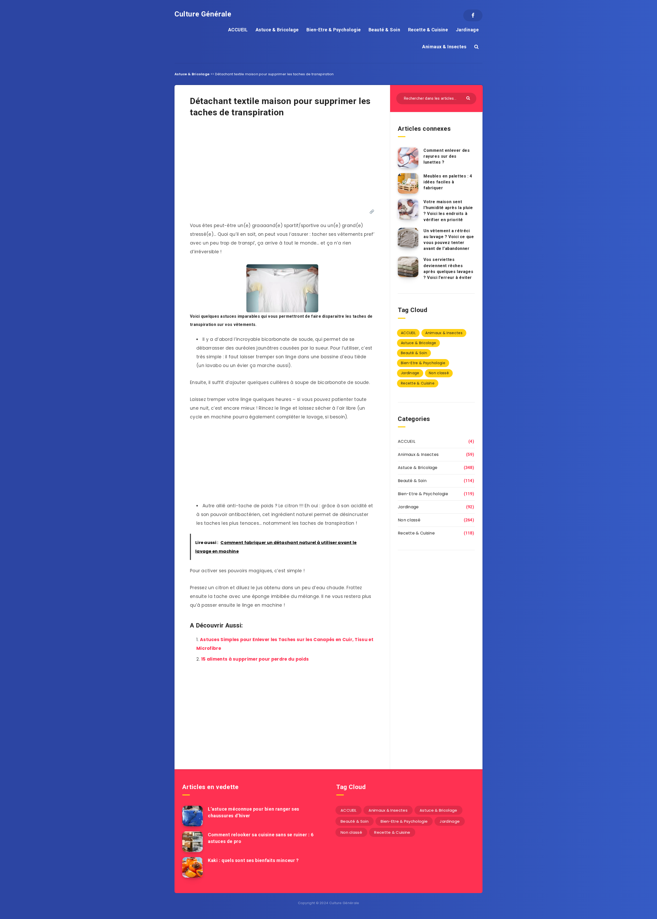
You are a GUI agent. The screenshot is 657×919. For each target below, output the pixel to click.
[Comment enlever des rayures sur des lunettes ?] (408, 157)
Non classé (439, 373)
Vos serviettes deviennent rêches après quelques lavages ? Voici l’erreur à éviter (448, 268)
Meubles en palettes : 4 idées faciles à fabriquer (447, 182)
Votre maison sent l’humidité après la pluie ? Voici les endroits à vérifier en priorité (448, 210)
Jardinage (467, 29)
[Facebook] (472, 15)
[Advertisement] (282, 166)
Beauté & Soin (384, 29)
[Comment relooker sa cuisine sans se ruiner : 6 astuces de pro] (192, 841)
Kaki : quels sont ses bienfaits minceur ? (253, 860)
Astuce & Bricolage (277, 29)
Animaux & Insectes (444, 46)
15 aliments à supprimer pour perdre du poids (255, 659)
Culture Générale (203, 14)
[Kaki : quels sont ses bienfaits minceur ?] (192, 867)
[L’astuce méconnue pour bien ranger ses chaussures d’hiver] (192, 816)
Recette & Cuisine (428, 29)
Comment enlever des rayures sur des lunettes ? (446, 156)
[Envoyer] (468, 97)
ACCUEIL (238, 29)
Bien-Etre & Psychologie (333, 29)
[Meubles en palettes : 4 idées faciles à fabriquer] (408, 183)
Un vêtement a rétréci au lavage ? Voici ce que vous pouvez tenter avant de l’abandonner (448, 239)
